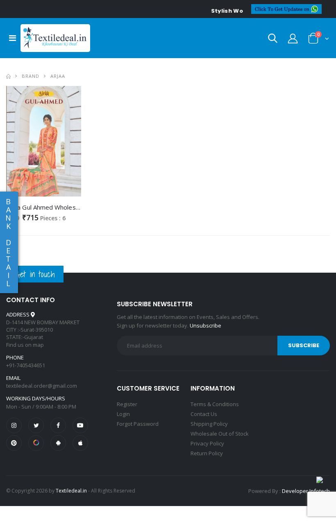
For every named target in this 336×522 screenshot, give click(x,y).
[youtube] (80, 425)
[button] (272, 40)
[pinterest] (14, 443)
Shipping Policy (209, 423)
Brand (30, 76)
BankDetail (8, 242)
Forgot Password (138, 423)
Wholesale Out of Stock (220, 433)
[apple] (80, 443)
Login (123, 414)
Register (127, 404)
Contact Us (204, 414)
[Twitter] (36, 425)
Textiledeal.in (71, 490)
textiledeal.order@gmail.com (41, 385)
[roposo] (36, 443)
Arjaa (57, 76)
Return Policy (207, 453)
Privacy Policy (207, 443)
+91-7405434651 (25, 365)
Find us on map (25, 344)
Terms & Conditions (215, 404)
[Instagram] (14, 425)
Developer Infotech (306, 491)
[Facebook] (58, 425)
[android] (58, 443)
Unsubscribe (205, 325)
